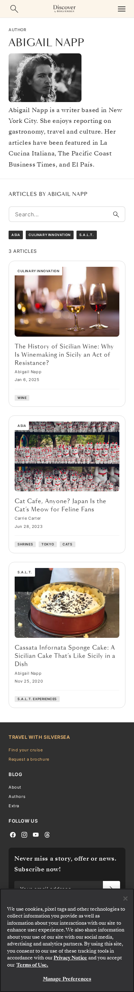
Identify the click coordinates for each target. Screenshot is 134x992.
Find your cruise (26, 749)
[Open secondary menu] (121, 9)
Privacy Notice (70, 957)
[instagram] (24, 834)
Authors (17, 796)
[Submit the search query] (116, 214)
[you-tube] (35, 834)
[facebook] (13, 834)
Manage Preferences (67, 979)
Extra (14, 805)
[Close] (125, 898)
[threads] (47, 834)
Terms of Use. (32, 965)
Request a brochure (29, 759)
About (15, 787)
